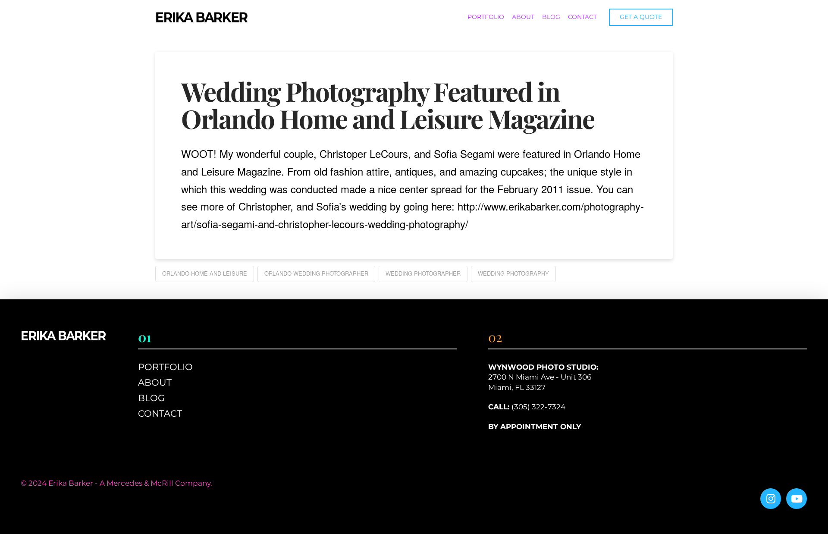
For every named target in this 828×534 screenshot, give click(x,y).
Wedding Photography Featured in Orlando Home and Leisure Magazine (387, 104)
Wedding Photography (513, 273)
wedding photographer (423, 273)
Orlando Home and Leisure (204, 273)
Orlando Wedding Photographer (316, 273)
